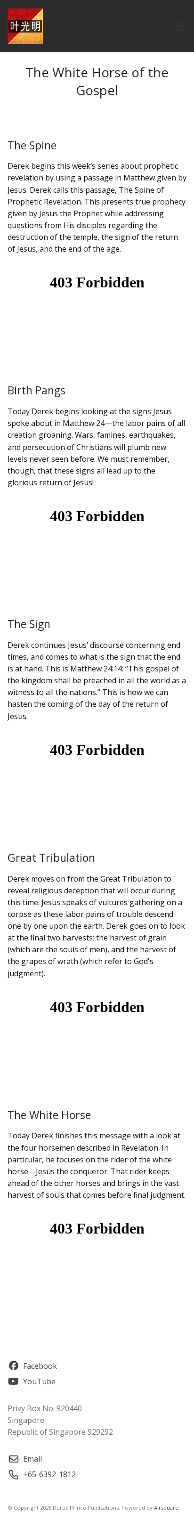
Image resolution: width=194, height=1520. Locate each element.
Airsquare (166, 1507)
